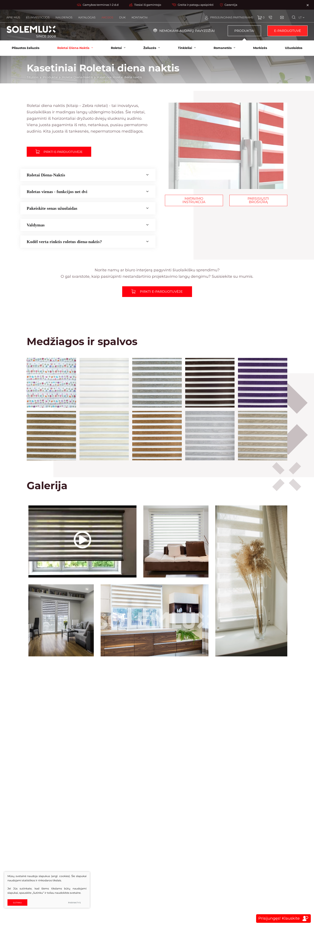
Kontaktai (140, 17)
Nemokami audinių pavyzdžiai (187, 31)
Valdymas (36, 225)
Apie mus (13, 17)
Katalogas (86, 17)
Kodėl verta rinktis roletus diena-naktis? (64, 241)
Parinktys (74, 902)
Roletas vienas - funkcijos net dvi (57, 191)
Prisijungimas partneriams (231, 17)
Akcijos (107, 17)
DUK (122, 17)
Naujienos (64, 17)
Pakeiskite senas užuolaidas (52, 208)
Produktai (244, 31)
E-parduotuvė (287, 31)
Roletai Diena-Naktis (77, 77)
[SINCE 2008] (31, 29)
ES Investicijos (38, 17)
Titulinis (32, 77)
